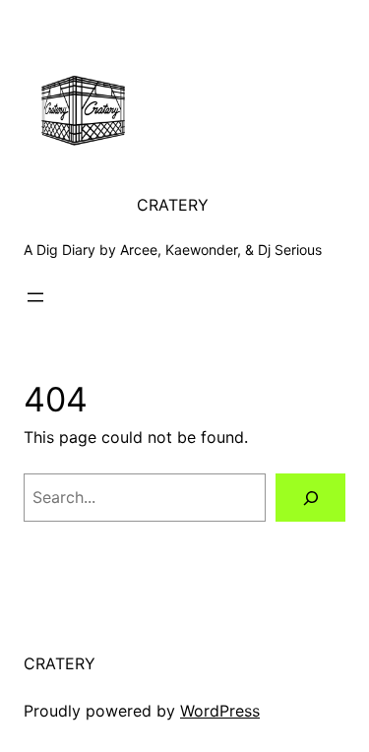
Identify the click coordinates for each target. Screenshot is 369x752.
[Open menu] (35, 297)
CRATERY (173, 205)
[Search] (310, 497)
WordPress (220, 711)
